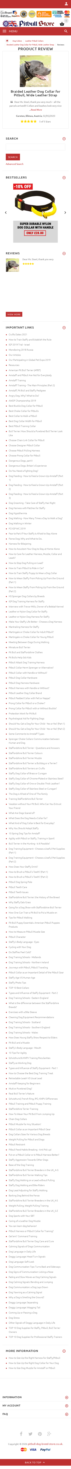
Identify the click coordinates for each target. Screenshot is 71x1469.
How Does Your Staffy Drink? (23, 866)
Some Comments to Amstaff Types (26, 733)
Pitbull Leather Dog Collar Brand (25, 693)
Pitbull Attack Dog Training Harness (27, 662)
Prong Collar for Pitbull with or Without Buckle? (33, 708)
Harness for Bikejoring (20, 543)
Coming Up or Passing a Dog (23, 1312)
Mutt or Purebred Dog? (20, 1088)
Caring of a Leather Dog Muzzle (25, 1221)
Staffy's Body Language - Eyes (24, 941)
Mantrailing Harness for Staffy (24, 626)
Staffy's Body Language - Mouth (25, 1047)
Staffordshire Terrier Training (23, 1108)
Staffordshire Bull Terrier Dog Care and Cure (31, 1241)
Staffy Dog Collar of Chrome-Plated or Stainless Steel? (36, 778)
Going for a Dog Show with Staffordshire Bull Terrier (35, 907)
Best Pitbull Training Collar (22, 426)
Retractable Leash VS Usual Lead (25, 1078)
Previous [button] (5, 212)
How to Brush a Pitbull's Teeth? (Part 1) (28, 871)
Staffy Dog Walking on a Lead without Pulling (32, 1180)
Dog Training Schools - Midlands (25, 957)
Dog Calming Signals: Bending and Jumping (31, 1282)
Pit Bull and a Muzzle (19, 1042)
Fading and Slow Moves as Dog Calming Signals (32, 1277)
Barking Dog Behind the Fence (24, 1195)
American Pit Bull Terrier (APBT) (25, 370)
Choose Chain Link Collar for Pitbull (27, 440)
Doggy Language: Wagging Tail (24, 1307)
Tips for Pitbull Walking (20, 917)
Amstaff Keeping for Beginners (24, 1083)
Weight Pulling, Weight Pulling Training (29, 1205)
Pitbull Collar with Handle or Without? (28, 672)
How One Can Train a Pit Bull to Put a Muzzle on (33, 912)
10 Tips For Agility (18, 1052)
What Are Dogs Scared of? (22, 813)
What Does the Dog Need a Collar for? (28, 818)
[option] (35, 213)
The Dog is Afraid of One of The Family (28, 793)
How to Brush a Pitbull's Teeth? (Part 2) (28, 876)
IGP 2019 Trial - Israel (19, 344)
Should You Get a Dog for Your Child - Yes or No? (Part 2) (37, 728)
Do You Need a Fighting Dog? (23, 470)
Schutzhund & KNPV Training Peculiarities (29, 1058)
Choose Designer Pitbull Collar (24, 445)
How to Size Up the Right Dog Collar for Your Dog (34, 1363)
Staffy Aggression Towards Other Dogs (28, 1159)
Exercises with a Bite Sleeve (23, 1012)
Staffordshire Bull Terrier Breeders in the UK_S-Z (33, 1210)
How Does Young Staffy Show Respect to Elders (33, 1037)
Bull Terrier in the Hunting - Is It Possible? (29, 843)
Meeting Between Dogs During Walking (29, 642)
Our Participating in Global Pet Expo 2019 (30, 359)
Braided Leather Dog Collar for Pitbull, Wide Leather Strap (30, 44)
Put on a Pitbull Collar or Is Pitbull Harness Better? (34, 1154)
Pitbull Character (17, 936)
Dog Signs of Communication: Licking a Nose (31, 1271)
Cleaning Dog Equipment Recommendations (31, 1017)
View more (14, 314)
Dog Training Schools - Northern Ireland (29, 962)
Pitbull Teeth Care (18, 887)
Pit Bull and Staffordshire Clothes (26, 652)
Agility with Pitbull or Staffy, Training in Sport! (32, 838)
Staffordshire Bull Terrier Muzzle (25, 758)
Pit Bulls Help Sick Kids (20, 657)
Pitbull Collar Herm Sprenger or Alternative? (31, 667)
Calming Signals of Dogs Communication (29, 1246)
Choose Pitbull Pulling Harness (24, 450)
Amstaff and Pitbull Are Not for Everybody (30, 375)
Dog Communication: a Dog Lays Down (28, 1287)
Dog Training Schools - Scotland (24, 1022)
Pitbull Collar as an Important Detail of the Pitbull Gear (36, 972)
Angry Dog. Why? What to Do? (24, 395)
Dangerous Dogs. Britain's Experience (28, 465)
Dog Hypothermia (18, 513)
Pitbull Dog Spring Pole (20, 882)
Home (7, 41)
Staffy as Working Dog (20, 1062)
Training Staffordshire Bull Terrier (26, 798)
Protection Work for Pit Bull (22, 713)
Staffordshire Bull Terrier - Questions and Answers (34, 747)
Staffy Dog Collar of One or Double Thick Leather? (34, 783)
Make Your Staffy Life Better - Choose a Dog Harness (35, 621)
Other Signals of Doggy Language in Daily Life (32, 1322)
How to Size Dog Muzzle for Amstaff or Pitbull (32, 1368)
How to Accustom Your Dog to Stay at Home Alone (34, 548)
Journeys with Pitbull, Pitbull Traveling (28, 967)
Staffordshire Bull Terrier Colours (25, 753)
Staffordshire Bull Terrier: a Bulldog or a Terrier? (33, 763)
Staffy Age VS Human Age (22, 977)
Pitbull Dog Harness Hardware (24, 682)
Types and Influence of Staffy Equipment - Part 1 (33, 1068)
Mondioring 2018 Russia (21, 349)
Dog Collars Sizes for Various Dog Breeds (29, 1134)
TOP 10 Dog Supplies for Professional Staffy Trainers (35, 1336)
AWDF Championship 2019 (22, 400)
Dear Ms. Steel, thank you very (37, 259)
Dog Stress (14, 1317)
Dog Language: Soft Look (21, 1261)
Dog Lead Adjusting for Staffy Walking (28, 1190)
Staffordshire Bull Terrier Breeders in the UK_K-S (33, 1200)
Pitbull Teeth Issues (18, 892)
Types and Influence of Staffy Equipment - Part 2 (33, 992)
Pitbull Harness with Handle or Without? (29, 688)
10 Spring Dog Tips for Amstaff (24, 833)
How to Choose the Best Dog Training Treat (31, 1073)
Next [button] (65, 212)
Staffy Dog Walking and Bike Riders (27, 1185)
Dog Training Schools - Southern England (29, 1027)
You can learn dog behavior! (23, 1225)
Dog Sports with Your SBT (22, 1215)
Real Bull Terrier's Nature (21, 1093)
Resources (14, 365)
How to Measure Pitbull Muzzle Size (27, 931)
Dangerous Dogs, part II (20, 460)
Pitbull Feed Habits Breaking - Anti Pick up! (30, 1149)
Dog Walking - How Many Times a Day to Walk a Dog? (36, 518)
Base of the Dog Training (21, 1164)
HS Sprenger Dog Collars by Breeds (27, 596)
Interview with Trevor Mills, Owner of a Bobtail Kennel (36, 606)
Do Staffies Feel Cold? (20, 952)
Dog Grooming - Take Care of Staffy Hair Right (32, 502)
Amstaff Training (17, 380)
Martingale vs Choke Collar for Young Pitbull (31, 637)
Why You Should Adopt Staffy (24, 828)
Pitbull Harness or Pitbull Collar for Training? (31, 1231)
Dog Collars (17, 40)
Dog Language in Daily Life (22, 1251)
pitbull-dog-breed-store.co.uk (45, 1443)
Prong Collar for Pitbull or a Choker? (27, 703)
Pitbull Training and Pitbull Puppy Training (30, 1103)
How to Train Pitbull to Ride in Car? (26, 568)
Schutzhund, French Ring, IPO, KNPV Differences (33, 1098)
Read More (36, 109)
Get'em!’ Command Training (23, 1236)
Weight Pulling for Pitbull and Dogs (26, 1139)
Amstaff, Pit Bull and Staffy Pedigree (27, 390)
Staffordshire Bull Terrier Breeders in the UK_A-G (33, 1170)
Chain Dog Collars (18, 1119)
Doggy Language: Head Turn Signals (27, 1256)
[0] (62, 25)
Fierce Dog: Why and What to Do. (25, 538)
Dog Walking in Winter (20, 523)
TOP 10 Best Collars (19, 987)
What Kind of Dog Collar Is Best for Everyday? (31, 823)
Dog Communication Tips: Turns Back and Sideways (34, 1266)
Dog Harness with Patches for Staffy (27, 508)
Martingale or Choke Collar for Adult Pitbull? (31, 632)
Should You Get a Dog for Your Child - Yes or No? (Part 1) (37, 723)
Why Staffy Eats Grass (20, 902)
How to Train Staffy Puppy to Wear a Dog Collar (33, 573)
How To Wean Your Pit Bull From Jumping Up (31, 1114)
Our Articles (15, 354)
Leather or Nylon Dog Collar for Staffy (28, 611)
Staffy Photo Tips (17, 982)
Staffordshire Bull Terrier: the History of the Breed (34, 897)
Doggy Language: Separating (23, 1302)
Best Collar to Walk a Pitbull (23, 415)
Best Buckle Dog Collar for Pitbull (26, 405)
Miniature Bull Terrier (19, 647)
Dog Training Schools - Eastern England (28, 997)
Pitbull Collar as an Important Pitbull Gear (30, 1129)
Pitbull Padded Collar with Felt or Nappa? (29, 698)
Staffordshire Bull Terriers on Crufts (27, 768)
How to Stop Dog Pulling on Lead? (26, 563)
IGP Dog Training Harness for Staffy (26, 601)
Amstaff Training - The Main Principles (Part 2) (32, 385)
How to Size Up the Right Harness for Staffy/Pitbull (34, 1357)
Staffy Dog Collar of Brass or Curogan (28, 773)
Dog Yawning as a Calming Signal (25, 1292)
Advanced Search (14, 163)
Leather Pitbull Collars (34, 40)
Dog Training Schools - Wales (23, 1032)
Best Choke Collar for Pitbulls (24, 410)
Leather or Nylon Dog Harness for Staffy (29, 616)
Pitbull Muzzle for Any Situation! (25, 1124)
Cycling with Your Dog (20, 947)
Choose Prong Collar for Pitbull (24, 455)
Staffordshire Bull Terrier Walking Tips (28, 1175)
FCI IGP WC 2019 (17, 528)
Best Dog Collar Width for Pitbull (25, 421)
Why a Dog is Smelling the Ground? (26, 1297)
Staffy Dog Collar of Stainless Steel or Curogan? (33, 788)
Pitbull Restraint (17, 1144)
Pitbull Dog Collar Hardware (23, 677)
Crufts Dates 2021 (18, 334)
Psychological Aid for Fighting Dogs (26, 718)
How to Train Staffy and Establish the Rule (30, 339)
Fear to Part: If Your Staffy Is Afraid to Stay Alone (33, 533)
